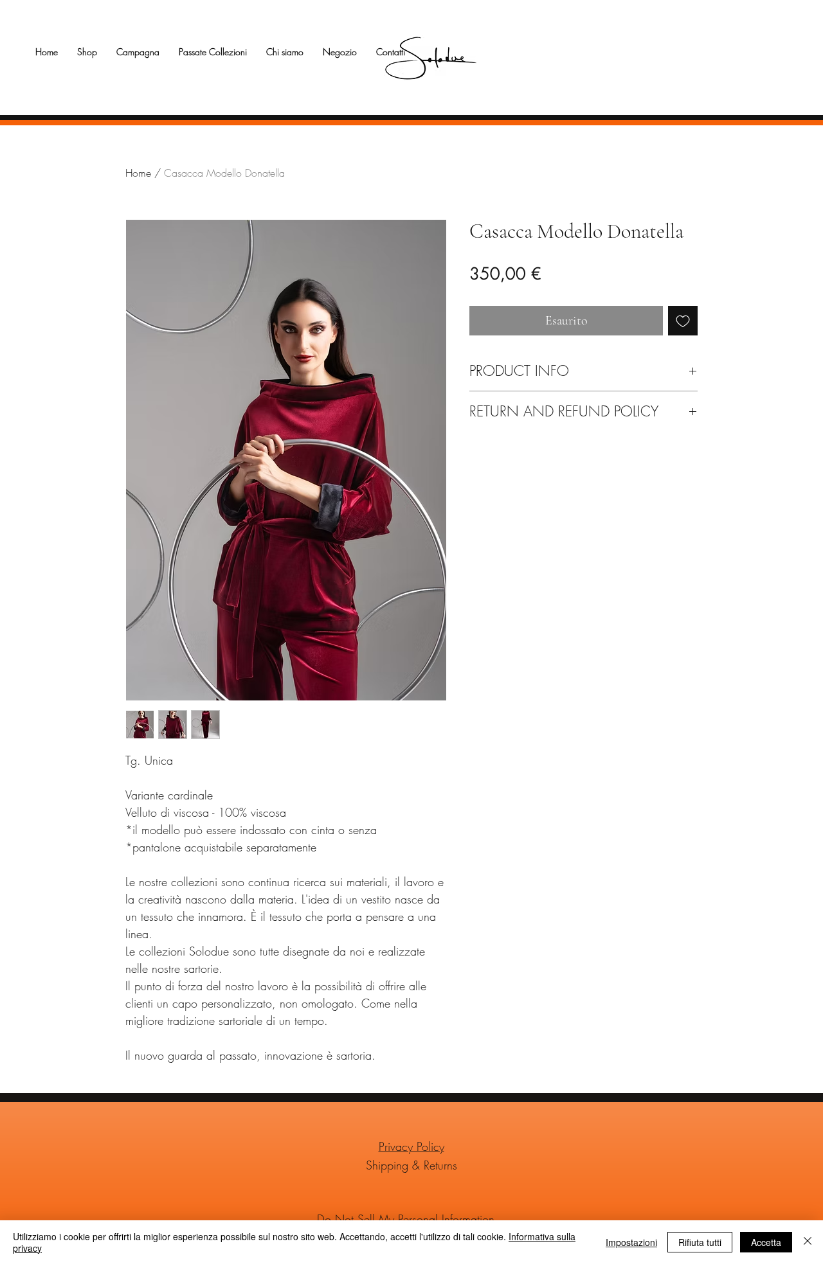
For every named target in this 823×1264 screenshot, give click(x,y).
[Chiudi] (807, 1242)
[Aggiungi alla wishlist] (683, 320)
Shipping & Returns (411, 1165)
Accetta (766, 1242)
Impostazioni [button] (631, 1242)
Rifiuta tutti (699, 1242)
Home (138, 173)
